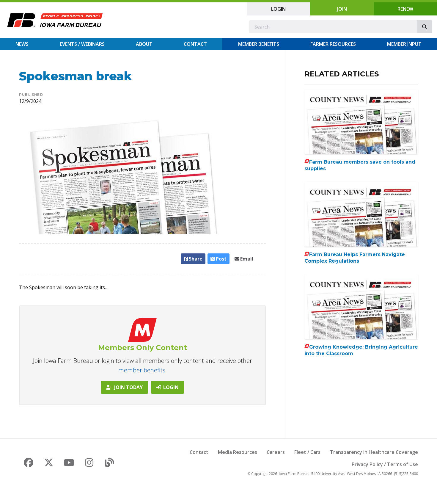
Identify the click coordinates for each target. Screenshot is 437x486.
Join (342, 9)
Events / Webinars (82, 44)
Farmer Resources (333, 44)
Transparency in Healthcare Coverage (374, 452)
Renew (405, 9)
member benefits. (142, 370)
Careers (276, 452)
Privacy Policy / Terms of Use (385, 464)
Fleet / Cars (307, 452)
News (22, 44)
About (144, 44)
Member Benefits (258, 44)
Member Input (404, 44)
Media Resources (237, 452)
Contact (195, 44)
